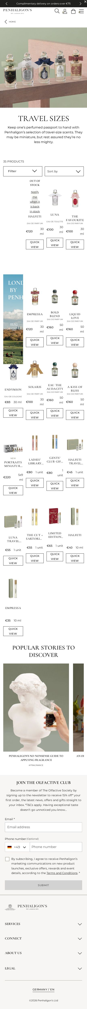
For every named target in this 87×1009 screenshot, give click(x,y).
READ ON (14, 326)
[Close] (85, 1)
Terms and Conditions (62, 873)
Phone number (22, 839)
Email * (10, 819)
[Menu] (81, 11)
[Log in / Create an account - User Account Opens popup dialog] (65, 11)
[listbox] (64, 171)
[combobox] (17, 847)
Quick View (34, 244)
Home (12, 21)
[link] (73, 11)
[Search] (57, 10)
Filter (12, 171)
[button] (44, 989)
